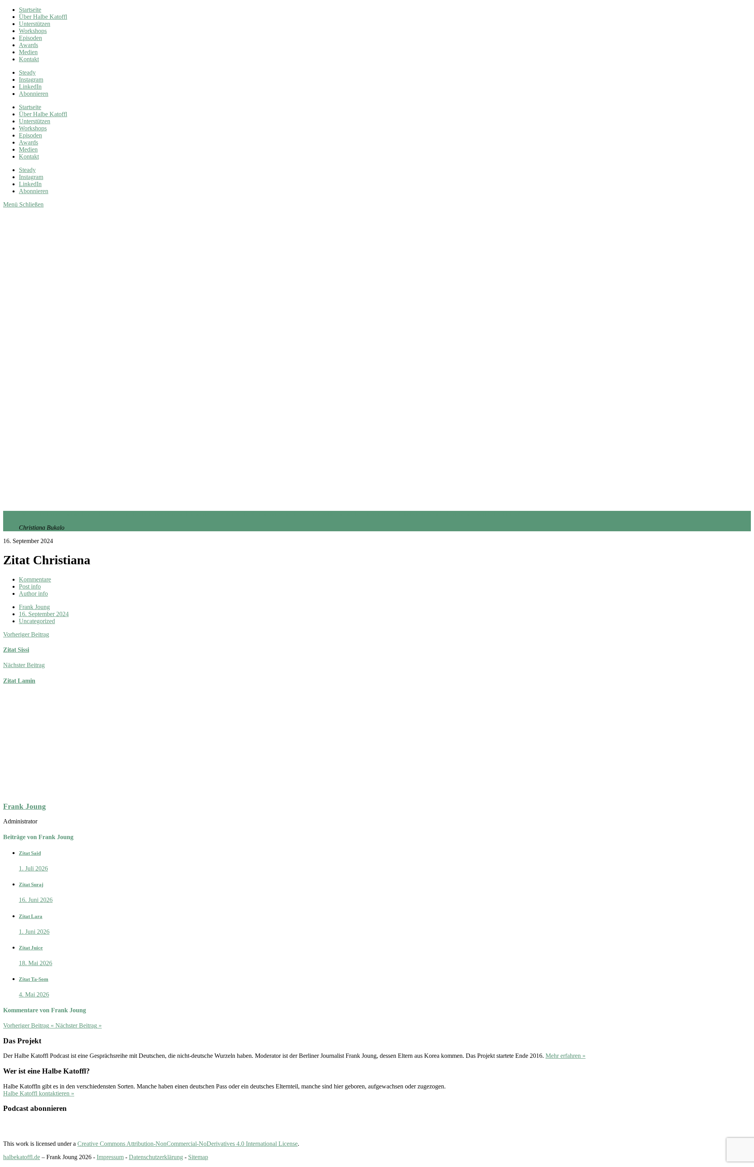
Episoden (30, 38)
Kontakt (29, 59)
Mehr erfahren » (565, 1055)
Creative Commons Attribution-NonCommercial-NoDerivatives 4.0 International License (187, 1143)
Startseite (30, 9)
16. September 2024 (44, 614)
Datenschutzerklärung (156, 1157)
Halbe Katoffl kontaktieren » (38, 1093)
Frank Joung (34, 607)
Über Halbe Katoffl (43, 16)
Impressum (110, 1157)
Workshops (33, 30)
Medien (28, 52)
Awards (28, 45)
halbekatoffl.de (21, 1157)
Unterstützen (34, 23)
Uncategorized (37, 621)
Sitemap (198, 1157)
